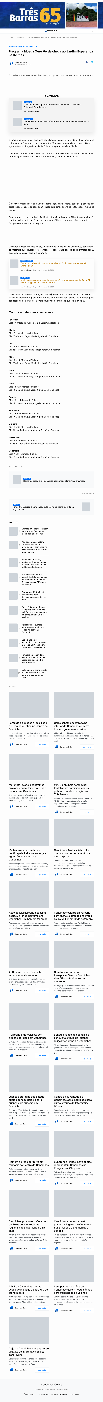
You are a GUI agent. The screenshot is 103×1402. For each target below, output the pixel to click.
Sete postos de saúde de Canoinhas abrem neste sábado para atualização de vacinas (73, 1289)
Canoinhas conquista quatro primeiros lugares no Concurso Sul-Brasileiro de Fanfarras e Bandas (72, 1226)
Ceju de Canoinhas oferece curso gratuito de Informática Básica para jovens (29, 1351)
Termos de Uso (43, 1394)
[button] (10, 31)
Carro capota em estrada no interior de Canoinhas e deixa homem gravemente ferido (71, 726)
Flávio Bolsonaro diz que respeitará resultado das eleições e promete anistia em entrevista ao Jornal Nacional (34, 612)
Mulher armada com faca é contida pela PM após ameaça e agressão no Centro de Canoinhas (27, 855)
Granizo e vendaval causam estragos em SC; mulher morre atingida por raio (35, 531)
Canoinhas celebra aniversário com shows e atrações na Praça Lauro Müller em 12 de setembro (34, 644)
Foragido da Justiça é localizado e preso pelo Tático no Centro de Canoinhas (28, 726)
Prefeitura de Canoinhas (27, 46)
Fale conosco (74, 1394)
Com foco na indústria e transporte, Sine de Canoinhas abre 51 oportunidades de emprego (72, 977)
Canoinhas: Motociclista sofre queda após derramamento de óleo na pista (56, 121)
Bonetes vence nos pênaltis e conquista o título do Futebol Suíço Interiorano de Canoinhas (72, 1037)
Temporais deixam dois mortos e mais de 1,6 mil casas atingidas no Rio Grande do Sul (54, 263)
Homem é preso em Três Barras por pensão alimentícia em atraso (54, 480)
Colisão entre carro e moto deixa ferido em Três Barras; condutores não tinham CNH (35, 674)
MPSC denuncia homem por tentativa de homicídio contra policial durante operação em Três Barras (71, 789)
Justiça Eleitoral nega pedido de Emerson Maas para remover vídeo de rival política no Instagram (34, 563)
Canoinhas (20, 37)
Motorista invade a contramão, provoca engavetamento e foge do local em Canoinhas (27, 788)
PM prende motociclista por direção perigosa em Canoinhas (28, 1036)
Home (11, 37)
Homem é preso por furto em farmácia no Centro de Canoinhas (29, 1163)
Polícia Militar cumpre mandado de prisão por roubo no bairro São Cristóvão (33, 628)
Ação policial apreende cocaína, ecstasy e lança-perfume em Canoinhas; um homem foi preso (28, 915)
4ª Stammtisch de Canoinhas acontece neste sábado (26, 974)
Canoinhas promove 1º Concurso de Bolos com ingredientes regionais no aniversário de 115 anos (28, 1226)
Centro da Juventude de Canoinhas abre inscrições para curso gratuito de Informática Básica (73, 1101)
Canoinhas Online (21, 62)
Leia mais (42, 744)
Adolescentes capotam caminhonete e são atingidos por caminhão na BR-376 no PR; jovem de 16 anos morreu (55, 280)
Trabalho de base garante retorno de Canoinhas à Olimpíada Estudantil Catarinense (52, 105)
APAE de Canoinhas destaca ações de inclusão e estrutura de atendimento (28, 1289)
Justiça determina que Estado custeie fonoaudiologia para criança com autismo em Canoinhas (26, 1101)
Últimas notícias (29, 1394)
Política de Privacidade (59, 1394)
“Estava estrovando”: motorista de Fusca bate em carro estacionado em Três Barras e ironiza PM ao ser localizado (35, 579)
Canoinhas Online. (62, 1389)
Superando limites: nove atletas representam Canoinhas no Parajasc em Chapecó (73, 1165)
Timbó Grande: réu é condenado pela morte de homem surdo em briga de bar (43, 507)
